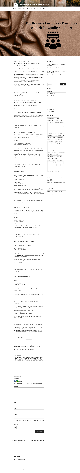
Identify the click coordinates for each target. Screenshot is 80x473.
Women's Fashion (50, 97)
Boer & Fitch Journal (34, 4)
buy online (62, 126)
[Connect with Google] (17, 381)
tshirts (49, 166)
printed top (61, 162)
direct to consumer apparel (25, 360)
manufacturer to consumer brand (23, 363)
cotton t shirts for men (52, 133)
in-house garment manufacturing (35, 362)
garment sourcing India (21, 362)
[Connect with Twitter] (20, 381)
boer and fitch (30, 358)
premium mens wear (52, 160)
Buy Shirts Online (51, 128)
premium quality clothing (52, 162)
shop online (54, 164)
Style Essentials (37, 8)
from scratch (59, 137)
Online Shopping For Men (52, 147)
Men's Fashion (50, 91)
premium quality (60, 160)
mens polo (50, 143)
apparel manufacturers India (36, 357)
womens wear (57, 171)
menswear (56, 145)
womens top (50, 171)
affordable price (51, 120)
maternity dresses (58, 139)
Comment (16, 386)
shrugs (58, 164)
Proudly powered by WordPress (41, 467)
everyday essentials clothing (60, 135)
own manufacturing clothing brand (54, 156)
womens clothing (51, 169)
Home (14, 8)
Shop (44, 8)
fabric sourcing (24, 361)
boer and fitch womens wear (53, 124)
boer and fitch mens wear (59, 122)
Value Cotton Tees (55, 166)
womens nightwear (59, 169)
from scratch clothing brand (36, 361)
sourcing (63, 164)
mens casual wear (51, 141)
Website (15, 414)
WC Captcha (16, 424)
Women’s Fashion (21, 8)
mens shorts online (56, 143)
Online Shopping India (52, 152)
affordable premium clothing (53, 118)
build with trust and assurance (27, 359)
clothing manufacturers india (53, 131)
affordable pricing (59, 120)
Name (15, 402)
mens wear (21, 364)
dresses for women (61, 133)
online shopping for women (53, 150)
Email (15, 408)
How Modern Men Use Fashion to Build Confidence (56, 77)
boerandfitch (25, 61)
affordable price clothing (21, 357)
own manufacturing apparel (31, 364)
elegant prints (50, 135)
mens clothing (59, 141)
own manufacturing (61, 152)
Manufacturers (51, 139)
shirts (49, 164)
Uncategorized (50, 95)
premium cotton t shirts (52, 158)
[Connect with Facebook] (15, 381)
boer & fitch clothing (20, 358)
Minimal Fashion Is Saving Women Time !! (55, 74)
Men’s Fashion (29, 8)
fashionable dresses (52, 137)
